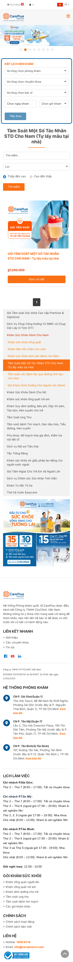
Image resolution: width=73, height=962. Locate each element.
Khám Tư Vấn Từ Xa (19, 485)
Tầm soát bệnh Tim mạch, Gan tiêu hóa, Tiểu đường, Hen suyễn (36, 426)
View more (36, 532)
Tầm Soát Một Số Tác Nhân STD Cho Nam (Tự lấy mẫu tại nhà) (35, 365)
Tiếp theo (15, 116)
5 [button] (39, 49)
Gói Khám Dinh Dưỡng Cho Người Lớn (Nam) (36, 385)
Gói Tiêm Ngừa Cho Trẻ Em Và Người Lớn (33, 471)
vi (65, 4)
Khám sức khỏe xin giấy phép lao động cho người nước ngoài (35, 462)
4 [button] (34, 49)
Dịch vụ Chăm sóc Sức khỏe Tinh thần (32, 478)
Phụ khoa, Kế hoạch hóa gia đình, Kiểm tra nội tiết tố (34, 437)
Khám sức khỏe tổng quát (24, 342)
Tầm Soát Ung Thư (19, 417)
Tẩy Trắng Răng (17, 453)
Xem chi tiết (36, 279)
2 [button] (25, 49)
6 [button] (43, 49)
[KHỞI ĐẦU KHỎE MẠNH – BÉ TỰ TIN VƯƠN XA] (36, 35)
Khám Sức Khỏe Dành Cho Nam (28, 335)
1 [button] (21, 49)
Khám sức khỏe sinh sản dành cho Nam (33, 356)
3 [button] (30, 49)
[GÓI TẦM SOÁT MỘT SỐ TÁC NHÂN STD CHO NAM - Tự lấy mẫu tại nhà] (37, 225)
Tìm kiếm (14, 186)
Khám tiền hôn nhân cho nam (27, 349)
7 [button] (47, 49)
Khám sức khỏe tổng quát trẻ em (28, 399)
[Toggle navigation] (68, 16)
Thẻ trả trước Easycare (22, 492)
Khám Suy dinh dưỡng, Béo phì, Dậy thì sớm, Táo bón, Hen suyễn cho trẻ (36, 408)
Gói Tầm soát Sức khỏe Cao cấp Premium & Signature (35, 315)
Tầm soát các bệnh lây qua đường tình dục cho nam (35, 376)
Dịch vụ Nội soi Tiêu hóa (23, 446)
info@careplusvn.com (29, 947)
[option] (36, 35)
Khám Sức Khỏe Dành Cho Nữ (26, 392)
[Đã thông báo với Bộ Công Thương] (16, 955)
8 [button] (52, 49)
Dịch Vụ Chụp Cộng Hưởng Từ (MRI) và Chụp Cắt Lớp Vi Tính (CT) (36, 326)
